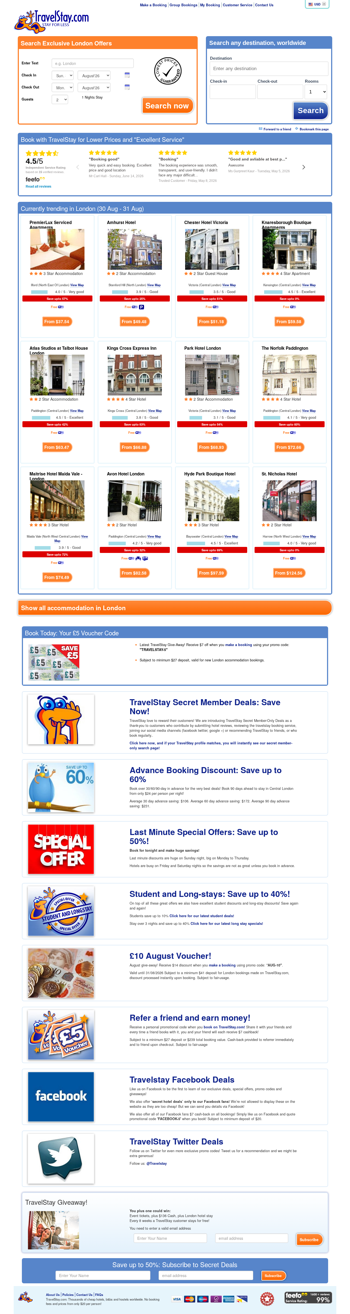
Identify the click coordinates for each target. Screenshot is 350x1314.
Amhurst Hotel (121, 222)
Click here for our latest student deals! (202, 915)
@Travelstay (157, 1163)
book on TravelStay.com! (224, 1027)
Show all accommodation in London (73, 607)
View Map (77, 285)
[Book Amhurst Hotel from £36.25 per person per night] (134, 248)
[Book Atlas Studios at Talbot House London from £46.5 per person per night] (57, 374)
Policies (68, 1294)
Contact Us (264, 4)
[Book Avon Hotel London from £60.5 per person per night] (134, 500)
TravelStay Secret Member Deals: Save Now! (205, 706)
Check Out (30, 87)
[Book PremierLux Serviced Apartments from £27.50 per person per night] (57, 248)
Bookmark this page (314, 129)
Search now (167, 105)
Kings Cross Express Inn (131, 348)
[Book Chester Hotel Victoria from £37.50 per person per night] (212, 248)
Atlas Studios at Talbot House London (59, 350)
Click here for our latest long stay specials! (227, 923)
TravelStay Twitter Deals (176, 1141)
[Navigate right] (304, 166)
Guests (27, 99)
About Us (53, 1294)
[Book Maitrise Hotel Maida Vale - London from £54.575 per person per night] (57, 500)
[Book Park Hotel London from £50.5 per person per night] (212, 374)
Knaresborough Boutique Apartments (286, 224)
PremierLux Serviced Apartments (51, 224)
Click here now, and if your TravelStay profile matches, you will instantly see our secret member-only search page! (211, 745)
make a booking (238, 644)
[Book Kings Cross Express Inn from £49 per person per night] (134, 374)
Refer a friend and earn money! (190, 1017)
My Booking (210, 4)
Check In (29, 75)
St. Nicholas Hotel (279, 474)
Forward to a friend (277, 129)
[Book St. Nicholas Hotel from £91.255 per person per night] (289, 500)
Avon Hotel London (125, 474)
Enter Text (30, 63)
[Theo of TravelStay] (25, 1297)
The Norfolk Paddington (285, 348)
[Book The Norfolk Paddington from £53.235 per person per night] (289, 374)
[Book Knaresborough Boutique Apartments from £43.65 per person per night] (289, 248)
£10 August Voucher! (170, 955)
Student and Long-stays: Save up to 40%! (210, 893)
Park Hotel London (202, 348)
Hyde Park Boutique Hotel (209, 474)
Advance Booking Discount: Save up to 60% (206, 774)
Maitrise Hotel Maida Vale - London (56, 476)
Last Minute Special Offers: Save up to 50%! (204, 836)
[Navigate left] (77, 166)
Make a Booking (153, 4)
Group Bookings (183, 4)
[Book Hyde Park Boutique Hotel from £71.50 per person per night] (212, 500)
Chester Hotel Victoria (206, 222)
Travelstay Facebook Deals (182, 1079)
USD (317, 4)
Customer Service (237, 4)
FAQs (99, 1294)
